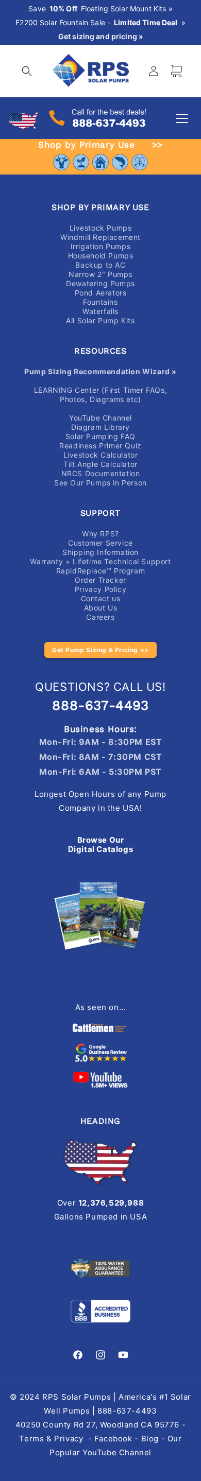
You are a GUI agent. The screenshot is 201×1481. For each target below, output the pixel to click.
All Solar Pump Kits (100, 320)
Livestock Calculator (100, 454)
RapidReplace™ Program (100, 570)
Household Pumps (100, 255)
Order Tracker (100, 580)
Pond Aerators (101, 292)
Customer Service (100, 542)
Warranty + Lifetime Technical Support (100, 561)
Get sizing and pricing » (100, 36)
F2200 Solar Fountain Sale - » (100, 22)
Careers (100, 617)
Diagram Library (100, 427)
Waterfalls (100, 311)
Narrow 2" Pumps (100, 274)
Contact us (101, 598)
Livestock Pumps (101, 227)
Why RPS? (100, 533)
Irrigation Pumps (101, 246)
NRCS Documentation (100, 473)
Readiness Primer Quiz (100, 445)
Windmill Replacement (100, 237)
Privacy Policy (100, 589)
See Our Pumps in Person (100, 482)
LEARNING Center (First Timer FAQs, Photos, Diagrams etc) (100, 395)
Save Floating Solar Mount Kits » (100, 8)
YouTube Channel (100, 417)
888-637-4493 (100, 705)
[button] (26, 71)
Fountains (100, 302)
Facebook (113, 1438)
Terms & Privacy (51, 1438)
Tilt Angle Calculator (100, 464)
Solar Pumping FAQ (100, 436)
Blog (150, 1438)
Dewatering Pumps (100, 283)
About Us (101, 607)
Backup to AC (100, 264)
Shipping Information (100, 552)
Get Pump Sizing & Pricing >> (100, 650)
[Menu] (182, 118)
